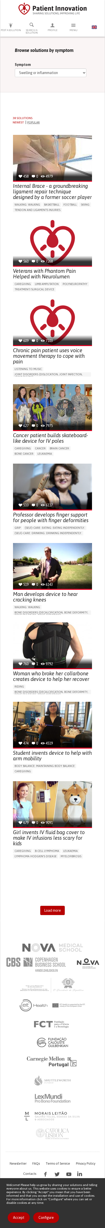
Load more (52, 910)
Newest (18, 122)
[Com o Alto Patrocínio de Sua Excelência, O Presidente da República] (52, 985)
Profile (53, 30)
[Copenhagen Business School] (36, 964)
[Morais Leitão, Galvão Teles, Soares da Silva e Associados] (52, 1116)
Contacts (29, 1174)
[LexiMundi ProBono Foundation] (52, 1098)
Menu (73, 30)
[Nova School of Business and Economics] (87, 963)
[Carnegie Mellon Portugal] (52, 1061)
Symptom (23, 65)
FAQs (36, 1163)
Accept (18, 1218)
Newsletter (18, 1163)
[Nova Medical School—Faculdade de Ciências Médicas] (52, 947)
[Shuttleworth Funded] (52, 1080)
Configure (46, 1218)
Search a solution (32, 31)
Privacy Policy (85, 1163)
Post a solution (11, 30)
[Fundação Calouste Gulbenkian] (52, 1042)
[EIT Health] (53, 1005)
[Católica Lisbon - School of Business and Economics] (52, 1133)
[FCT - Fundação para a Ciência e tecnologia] (52, 1024)
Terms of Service (58, 1163)
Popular (33, 122)
